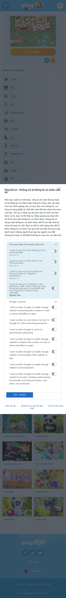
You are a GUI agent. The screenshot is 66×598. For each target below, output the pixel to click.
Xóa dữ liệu (10, 406)
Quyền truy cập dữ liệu (32, 406)
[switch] (54, 251)
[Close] (60, 190)
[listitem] (33, 244)
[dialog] (33, 299)
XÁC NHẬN (19, 395)
